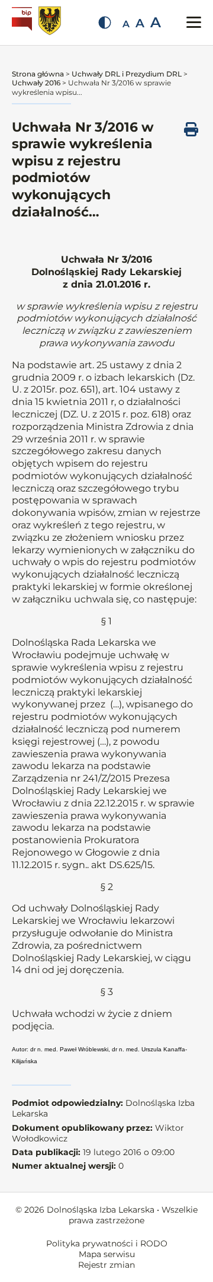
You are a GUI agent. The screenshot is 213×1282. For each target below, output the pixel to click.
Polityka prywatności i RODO (106, 1243)
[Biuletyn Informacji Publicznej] (23, 22)
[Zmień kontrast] (105, 22)
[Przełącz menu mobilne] (193, 22)
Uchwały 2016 (36, 82)
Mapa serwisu (107, 1254)
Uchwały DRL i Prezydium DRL (127, 73)
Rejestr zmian (106, 1264)
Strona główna (38, 73)
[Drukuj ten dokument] (191, 129)
